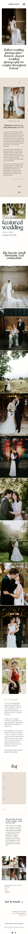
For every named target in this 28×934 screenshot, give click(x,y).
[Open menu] (24, 4)
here (15, 752)
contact (7, 892)
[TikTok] (15, 932)
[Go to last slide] (3, 27)
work (5, 722)
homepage (7, 886)
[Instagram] (12, 932)
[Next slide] (24, 27)
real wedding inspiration (19, 913)
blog (6, 889)
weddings (7, 891)
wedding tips (22, 915)
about (6, 888)
